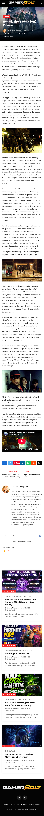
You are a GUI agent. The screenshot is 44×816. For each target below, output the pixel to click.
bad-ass (28, 403)
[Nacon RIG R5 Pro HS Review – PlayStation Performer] (22, 736)
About (12, 804)
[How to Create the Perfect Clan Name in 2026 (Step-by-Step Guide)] (22, 581)
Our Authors (34, 804)
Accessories (8, 746)
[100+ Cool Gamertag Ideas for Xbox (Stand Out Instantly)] (22, 685)
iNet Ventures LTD (30, 810)
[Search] (41, 3)
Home (6, 804)
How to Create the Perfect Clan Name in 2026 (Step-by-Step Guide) (21, 602)
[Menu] (3, 3)
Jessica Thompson (16, 31)
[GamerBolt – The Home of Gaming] (22, 3)
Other (6, 16)
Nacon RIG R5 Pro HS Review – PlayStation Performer (20, 755)
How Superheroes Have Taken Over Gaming (11, 476)
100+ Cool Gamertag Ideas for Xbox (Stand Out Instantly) (20, 704)
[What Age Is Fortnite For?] (22, 636)
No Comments (28, 34)
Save (17, 462)
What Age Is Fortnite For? (17, 653)
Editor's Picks (9, 591)
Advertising (22, 804)
